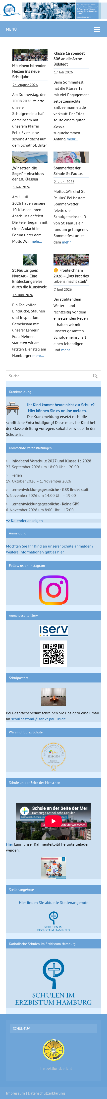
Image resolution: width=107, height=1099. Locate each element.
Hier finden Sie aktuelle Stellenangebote (53, 902)
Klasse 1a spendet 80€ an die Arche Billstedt (69, 59)
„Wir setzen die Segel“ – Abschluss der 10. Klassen (28, 173)
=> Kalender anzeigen (24, 520)
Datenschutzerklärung (46, 1093)
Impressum (15, 1093)
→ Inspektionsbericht (53, 1068)
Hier (9, 844)
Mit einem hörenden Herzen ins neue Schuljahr (29, 71)
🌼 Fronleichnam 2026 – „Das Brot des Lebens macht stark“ (71, 276)
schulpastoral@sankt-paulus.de (38, 718)
